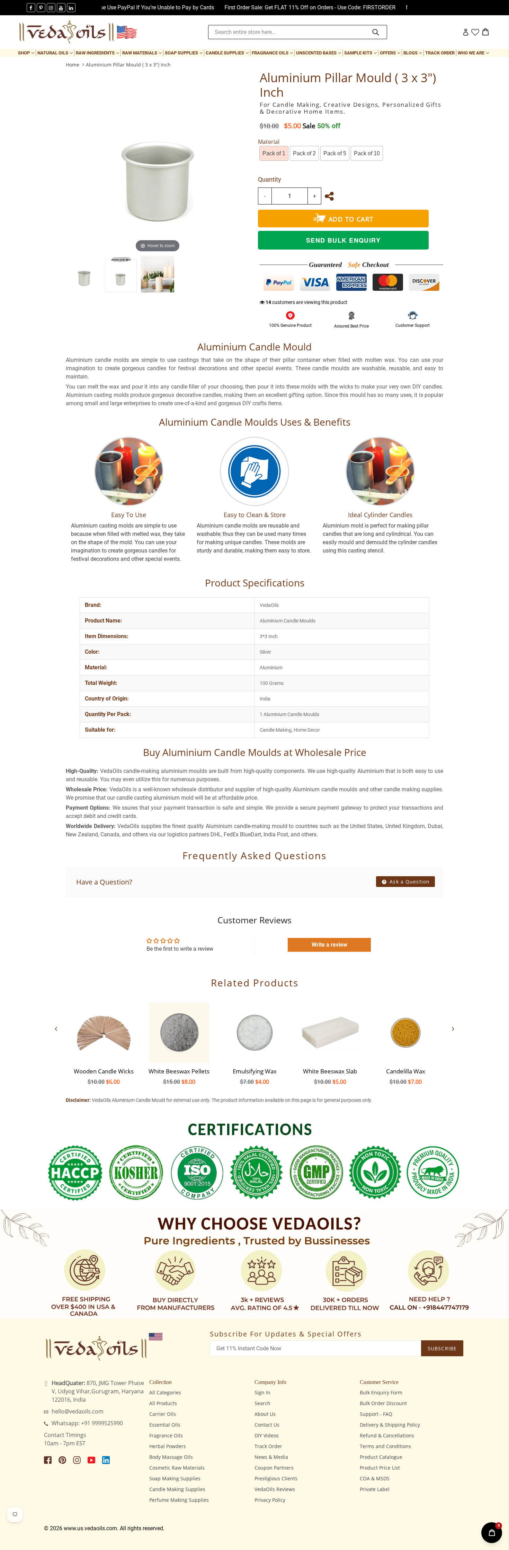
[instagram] (51, 7)
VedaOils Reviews (274, 1489)
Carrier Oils (162, 1414)
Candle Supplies (228, 52)
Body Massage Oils (171, 1457)
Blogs (413, 52)
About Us (265, 1414)
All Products (163, 1403)
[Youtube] (61, 7)
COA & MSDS (375, 1478)
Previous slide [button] (56, 1029)
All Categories (165, 1392)
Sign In (262, 1392)
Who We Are (474, 52)
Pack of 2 (304, 153)
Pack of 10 (367, 153)
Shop (27, 52)
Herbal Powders (167, 1446)
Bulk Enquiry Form (381, 1392)
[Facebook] (31, 7)
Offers (391, 52)
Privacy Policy (269, 1500)
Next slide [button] (453, 1029)
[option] (84, 274)
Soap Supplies (184, 52)
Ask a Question (409, 881)
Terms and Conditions (385, 1446)
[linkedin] (71, 7)
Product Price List (380, 1467)
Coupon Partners (274, 1467)
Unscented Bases (319, 52)
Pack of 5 (334, 153)
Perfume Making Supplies (179, 1500)
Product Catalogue (381, 1457)
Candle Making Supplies (177, 1489)
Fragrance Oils (273, 52)
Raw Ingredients (98, 52)
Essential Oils (164, 1424)
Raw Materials (142, 52)
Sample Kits (361, 52)
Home (72, 64)
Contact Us (266, 1424)
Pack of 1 (273, 153)
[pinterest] (41, 7)
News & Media (271, 1457)
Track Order (440, 52)
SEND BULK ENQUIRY (343, 240)
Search (262, 1403)
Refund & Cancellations (387, 1435)
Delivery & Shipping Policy (390, 1424)
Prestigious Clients (275, 1478)
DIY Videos (266, 1435)
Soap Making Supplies (174, 1478)
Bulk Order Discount (383, 1403)
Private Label (375, 1489)
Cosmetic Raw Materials (177, 1467)
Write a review (329, 944)
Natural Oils (55, 52)
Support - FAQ (376, 1414)
